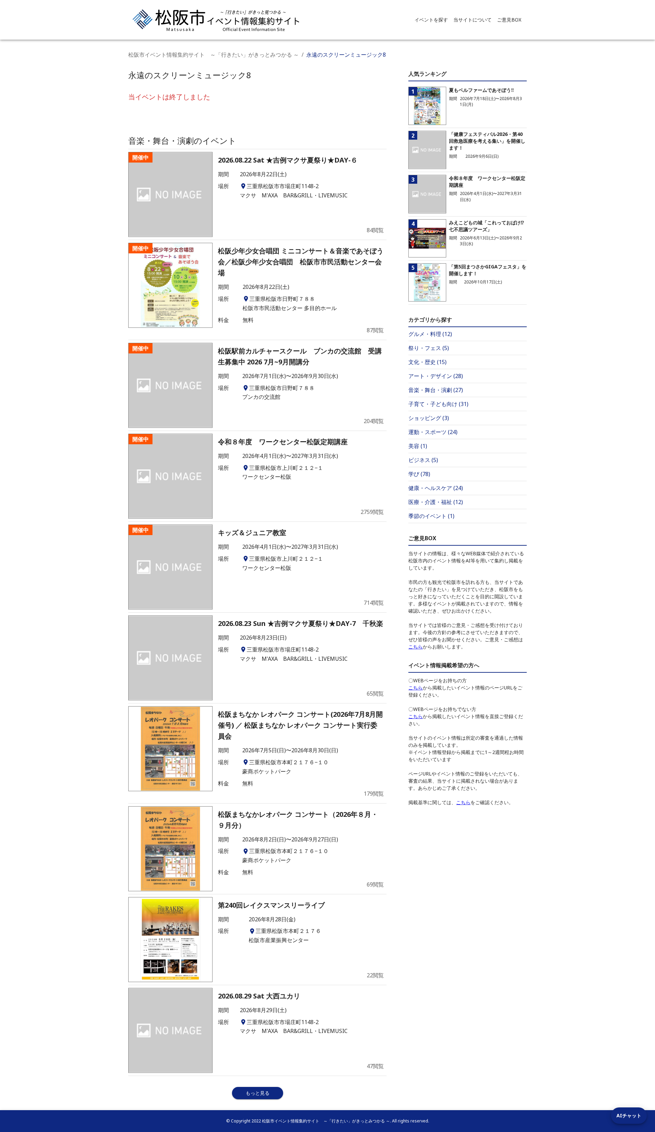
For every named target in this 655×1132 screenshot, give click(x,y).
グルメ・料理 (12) (430, 334)
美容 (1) (417, 446)
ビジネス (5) (423, 460)
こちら (415, 646)
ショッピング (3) (428, 418)
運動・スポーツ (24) (432, 432)
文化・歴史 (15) (427, 362)
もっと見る (258, 1093)
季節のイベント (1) (431, 516)
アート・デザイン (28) (435, 376)
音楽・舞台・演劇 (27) (435, 390)
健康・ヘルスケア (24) (435, 488)
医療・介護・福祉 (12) (435, 502)
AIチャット (628, 1115)
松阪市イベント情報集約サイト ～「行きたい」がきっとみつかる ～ (213, 54)
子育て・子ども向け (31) (438, 404)
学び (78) (419, 474)
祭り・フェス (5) (428, 348)
